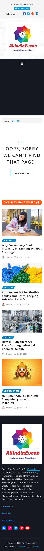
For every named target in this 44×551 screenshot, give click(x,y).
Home (6, 121)
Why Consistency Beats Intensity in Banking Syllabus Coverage (22, 248)
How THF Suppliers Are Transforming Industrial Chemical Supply (18, 345)
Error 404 (16, 121)
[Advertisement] (22, 89)
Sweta (9, 257)
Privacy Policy (8, 520)
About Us (6, 513)
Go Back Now (23, 173)
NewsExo (22, 546)
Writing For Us (33, 469)
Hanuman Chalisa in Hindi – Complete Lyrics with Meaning (21, 399)
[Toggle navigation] (22, 63)
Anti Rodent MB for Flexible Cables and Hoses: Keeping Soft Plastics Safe (20, 295)
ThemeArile (34, 546)
